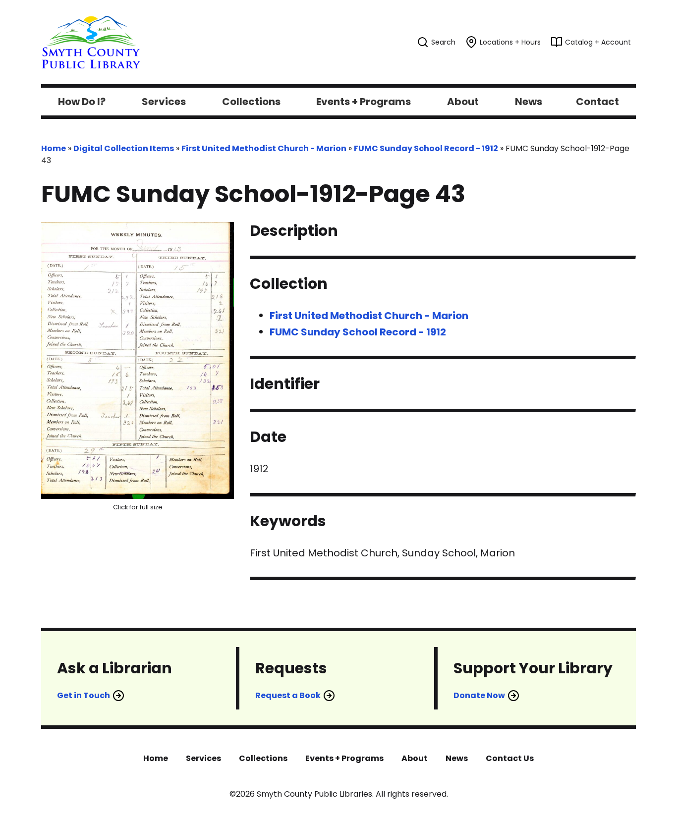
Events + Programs (344, 758)
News (457, 758)
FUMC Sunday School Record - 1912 (426, 148)
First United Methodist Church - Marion (263, 148)
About (414, 758)
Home (53, 148)
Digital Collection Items (123, 148)
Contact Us (510, 758)
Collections (263, 758)
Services (203, 758)
